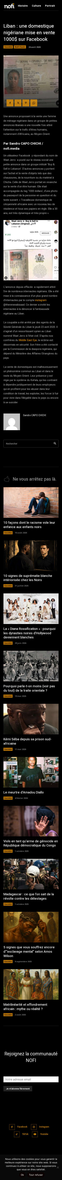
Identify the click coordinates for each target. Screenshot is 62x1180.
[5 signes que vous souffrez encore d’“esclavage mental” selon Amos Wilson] (31, 927)
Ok (22, 1174)
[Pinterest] (25, 102)
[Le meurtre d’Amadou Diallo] (31, 772)
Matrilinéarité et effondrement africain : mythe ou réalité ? (25, 1006)
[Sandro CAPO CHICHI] (11, 421)
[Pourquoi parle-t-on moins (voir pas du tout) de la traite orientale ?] (31, 666)
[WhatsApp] (33, 102)
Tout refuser (36, 1174)
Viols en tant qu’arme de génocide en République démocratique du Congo (30, 843)
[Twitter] (17, 102)
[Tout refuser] (57, 1167)
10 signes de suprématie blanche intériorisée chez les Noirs (27, 578)
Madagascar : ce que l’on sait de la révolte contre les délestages (28, 896)
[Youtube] (35, 1134)
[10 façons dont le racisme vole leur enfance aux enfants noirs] (31, 502)
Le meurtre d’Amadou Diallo (23, 792)
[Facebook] (10, 102)
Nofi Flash (20, 47)
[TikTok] (17, 1134)
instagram (40, 300)
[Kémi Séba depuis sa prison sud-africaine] (31, 719)
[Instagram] (34, 1127)
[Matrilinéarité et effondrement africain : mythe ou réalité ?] (31, 984)
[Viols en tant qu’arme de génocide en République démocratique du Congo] (31, 821)
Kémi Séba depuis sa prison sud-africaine (27, 741)
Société (8, 47)
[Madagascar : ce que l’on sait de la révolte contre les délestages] (31, 874)
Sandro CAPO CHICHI (34, 415)
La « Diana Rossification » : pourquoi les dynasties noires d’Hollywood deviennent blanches (29, 633)
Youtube (44, 1134)
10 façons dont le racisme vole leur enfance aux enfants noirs (29, 524)
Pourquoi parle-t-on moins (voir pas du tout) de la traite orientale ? (29, 688)
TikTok (25, 1134)
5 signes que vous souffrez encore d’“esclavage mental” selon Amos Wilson (29, 951)
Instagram (44, 1126)
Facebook (22, 1126)
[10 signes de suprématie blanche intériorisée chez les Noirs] (31, 555)
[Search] (55, 444)
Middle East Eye (28, 340)
